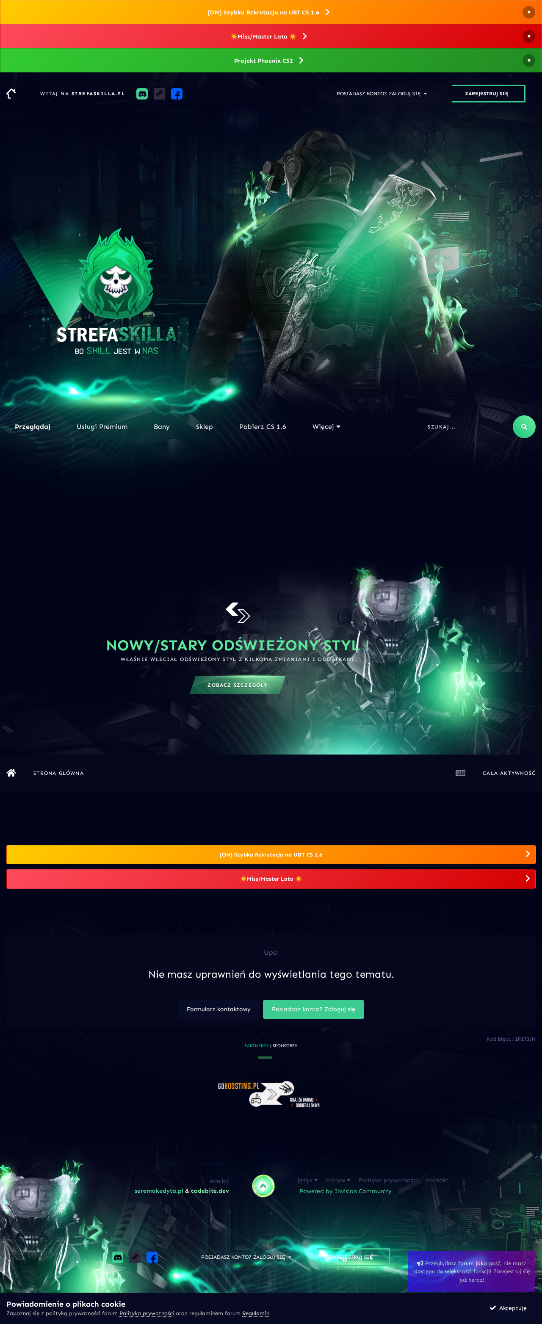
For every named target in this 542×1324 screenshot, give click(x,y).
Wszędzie (490, 427)
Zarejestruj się (487, 94)
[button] (265, 1057)
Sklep (204, 427)
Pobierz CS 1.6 (262, 427)
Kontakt (437, 1180)
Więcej (323, 427)
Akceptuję (511, 1308)
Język (306, 1180)
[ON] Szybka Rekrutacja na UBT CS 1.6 (263, 12)
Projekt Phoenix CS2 (263, 60)
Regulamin (255, 1313)
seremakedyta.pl (159, 1190)
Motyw (336, 1180)
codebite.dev (210, 1190)
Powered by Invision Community (345, 1191)
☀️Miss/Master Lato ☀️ (263, 36)
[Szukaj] (524, 426)
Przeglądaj (32, 427)
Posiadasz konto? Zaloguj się (380, 94)
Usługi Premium (102, 427)
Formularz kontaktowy (219, 1009)
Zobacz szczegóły (237, 685)
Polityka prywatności (388, 1180)
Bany (162, 427)
